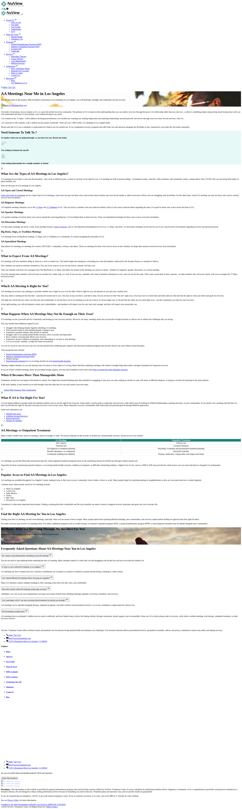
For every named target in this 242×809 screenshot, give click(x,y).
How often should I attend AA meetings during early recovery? (24, 589)
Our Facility (10, 662)
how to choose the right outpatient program (110, 370)
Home (8, 652)
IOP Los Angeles (12, 677)
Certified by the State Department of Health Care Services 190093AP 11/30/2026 (33, 804)
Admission (9, 687)
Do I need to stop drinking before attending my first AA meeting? (25, 556)
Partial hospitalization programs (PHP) (21, 354)
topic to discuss (61, 227)
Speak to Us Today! (12, 540)
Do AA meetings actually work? (13, 611)
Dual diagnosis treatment (16, 361)
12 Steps (39, 207)
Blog (7, 697)
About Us (9, 657)
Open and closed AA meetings (13, 195)
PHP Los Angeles (12, 672)
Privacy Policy (13, 800)
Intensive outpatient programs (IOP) (20, 356)
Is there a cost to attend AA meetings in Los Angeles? (21, 567)
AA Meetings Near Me (14, 682)
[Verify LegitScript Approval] (10, 781)
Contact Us (10, 692)
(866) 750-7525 (9, 87)
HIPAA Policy (52, 807)
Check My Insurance (9, 778)
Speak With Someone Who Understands (20, 390)
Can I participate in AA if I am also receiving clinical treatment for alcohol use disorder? (33, 600)
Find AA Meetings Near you (15, 105)
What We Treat (11, 667)
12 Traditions (52, 207)
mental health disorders (61, 361)
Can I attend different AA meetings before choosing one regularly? (26, 578)
